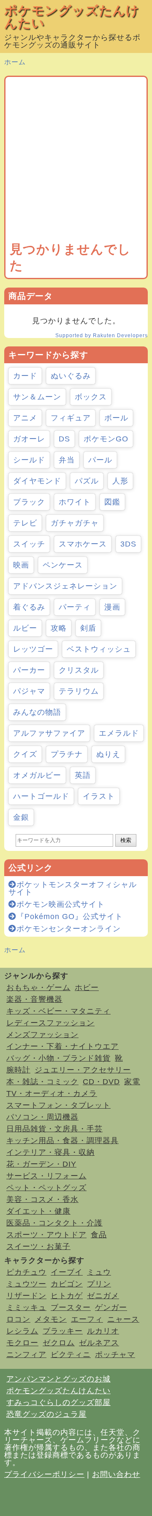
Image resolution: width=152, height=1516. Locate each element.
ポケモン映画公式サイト (60, 904)
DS (64, 439)
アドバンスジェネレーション (65, 586)
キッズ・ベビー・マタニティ (58, 1011)
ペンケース (63, 565)
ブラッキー (63, 1331)
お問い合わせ (116, 1474)
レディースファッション (50, 1023)
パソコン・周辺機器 (42, 1117)
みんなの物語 (37, 712)
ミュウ (99, 1272)
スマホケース (83, 544)
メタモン (51, 1319)
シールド (29, 460)
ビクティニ (71, 1354)
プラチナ (67, 754)
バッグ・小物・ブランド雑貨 (58, 1058)
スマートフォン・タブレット (58, 1105)
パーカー (29, 670)
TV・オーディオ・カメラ (51, 1093)
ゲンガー (111, 1307)
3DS (128, 544)
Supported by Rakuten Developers (101, 335)
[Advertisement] (76, 161)
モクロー (22, 1343)
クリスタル (79, 670)
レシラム (22, 1331)
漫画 (112, 607)
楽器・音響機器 (34, 999)
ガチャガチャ (75, 523)
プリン (99, 1284)
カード (25, 376)
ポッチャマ (115, 1354)
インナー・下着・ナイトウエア (62, 1046)
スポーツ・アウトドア (46, 1235)
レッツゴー (33, 649)
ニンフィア (26, 1354)
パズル (87, 481)
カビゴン (67, 1284)
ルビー (25, 628)
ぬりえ (108, 754)
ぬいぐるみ (71, 376)
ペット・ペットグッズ (46, 1187)
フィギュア (71, 418)
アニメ (25, 418)
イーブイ (67, 1272)
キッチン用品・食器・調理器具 (62, 1140)
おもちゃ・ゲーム (38, 987)
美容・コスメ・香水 (42, 1199)
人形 (120, 481)
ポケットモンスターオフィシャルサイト (72, 888)
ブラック (29, 502)
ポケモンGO (106, 439)
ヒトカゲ (67, 1296)
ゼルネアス (99, 1343)
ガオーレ (29, 439)
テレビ (25, 523)
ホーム (15, 62)
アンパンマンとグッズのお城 (58, 1379)
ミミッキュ (26, 1307)
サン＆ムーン (37, 397)
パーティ (75, 607)
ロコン (18, 1319)
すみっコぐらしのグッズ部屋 (58, 1402)
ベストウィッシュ (99, 649)
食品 (99, 1235)
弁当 (67, 460)
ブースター (71, 1307)
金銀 (21, 817)
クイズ (25, 754)
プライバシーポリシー (44, 1474)
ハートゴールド (41, 796)
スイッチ (29, 544)
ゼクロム (59, 1343)
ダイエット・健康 (38, 1211)
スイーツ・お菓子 (38, 1246)
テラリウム (79, 691)
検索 (125, 840)
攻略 (59, 628)
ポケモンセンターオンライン (68, 928)
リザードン (26, 1296)
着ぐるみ (29, 607)
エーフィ (87, 1319)
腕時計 (18, 1070)
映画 (21, 565)
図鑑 (112, 502)
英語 (83, 775)
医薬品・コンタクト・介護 (54, 1223)
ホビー (87, 987)
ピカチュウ (26, 1272)
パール (100, 460)
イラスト (99, 796)
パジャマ (29, 691)
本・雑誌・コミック (42, 1082)
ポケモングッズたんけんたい (71, 16)
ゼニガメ (103, 1296)
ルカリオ (103, 1331)
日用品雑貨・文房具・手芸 (54, 1129)
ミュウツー (26, 1284)
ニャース (123, 1319)
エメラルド (119, 733)
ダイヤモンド (37, 481)
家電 (132, 1082)
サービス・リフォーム (46, 1176)
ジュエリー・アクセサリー (83, 1070)
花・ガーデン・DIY (41, 1164)
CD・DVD (101, 1082)
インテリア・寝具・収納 (50, 1152)
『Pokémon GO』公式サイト (69, 916)
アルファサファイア (49, 733)
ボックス (91, 397)
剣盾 (88, 628)
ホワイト (75, 502)
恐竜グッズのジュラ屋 (46, 1414)
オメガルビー (37, 775)
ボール (116, 418)
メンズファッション (42, 1034)
